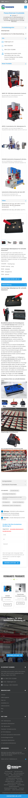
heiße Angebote (5, 697)
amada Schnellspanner (18, 502)
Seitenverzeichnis (5, 706)
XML (2, 711)
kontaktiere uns (5, 703)
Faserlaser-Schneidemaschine (8, 729)
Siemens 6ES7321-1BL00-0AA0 (14, 783)
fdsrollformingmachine (14, 786)
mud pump (21, 788)
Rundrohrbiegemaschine (7, 737)
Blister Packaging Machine (17, 775)
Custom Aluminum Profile (18, 790)
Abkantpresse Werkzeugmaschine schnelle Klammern (12, 498)
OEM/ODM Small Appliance (10, 785)
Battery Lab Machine (10, 780)
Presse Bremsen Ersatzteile (16, 19)
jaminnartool (7, 790)
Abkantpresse (5, 31)
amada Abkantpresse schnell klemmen (13, 519)
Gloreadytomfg (20, 785)
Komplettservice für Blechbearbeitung (13, 17)
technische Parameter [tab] (9, 485)
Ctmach (7, 775)
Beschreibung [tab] (6, 285)
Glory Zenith (19, 780)
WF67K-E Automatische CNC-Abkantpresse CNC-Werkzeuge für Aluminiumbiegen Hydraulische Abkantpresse (14, 126)
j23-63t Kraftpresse (6, 732)
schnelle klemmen (14, 490)
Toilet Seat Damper (18, 771)
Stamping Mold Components (10, 788)
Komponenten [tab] (7, 481)
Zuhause (14, 15)
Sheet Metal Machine (9, 781)
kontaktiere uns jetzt (14, 796)
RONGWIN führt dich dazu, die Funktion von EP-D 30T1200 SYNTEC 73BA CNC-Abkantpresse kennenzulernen (14, 210)
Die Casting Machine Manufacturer (14, 778)
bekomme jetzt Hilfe (10, 563)
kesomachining (19, 781)
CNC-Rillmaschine (5, 726)
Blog (2, 708)
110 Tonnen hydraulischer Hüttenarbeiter (10, 735)
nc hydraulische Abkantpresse (8, 743)
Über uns (3, 700)
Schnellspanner (6, 502)
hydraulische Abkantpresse (7, 723)
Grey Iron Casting (8, 773)
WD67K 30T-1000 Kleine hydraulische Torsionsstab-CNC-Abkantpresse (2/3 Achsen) (14, 93)
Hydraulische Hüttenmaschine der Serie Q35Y (13, 192)
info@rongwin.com (8, 42)
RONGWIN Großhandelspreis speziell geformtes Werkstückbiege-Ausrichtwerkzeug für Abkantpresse (12, 513)
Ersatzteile (5, 19)
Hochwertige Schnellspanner (9, 494)
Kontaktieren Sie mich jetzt (10, 279)
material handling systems (14, 776)
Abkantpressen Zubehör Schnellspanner (11, 505)
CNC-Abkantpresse (6, 721)
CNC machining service (19, 773)
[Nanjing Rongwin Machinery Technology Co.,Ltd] (7, 7)
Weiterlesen (13, 603)
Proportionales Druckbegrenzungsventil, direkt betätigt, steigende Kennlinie (14, 595)
